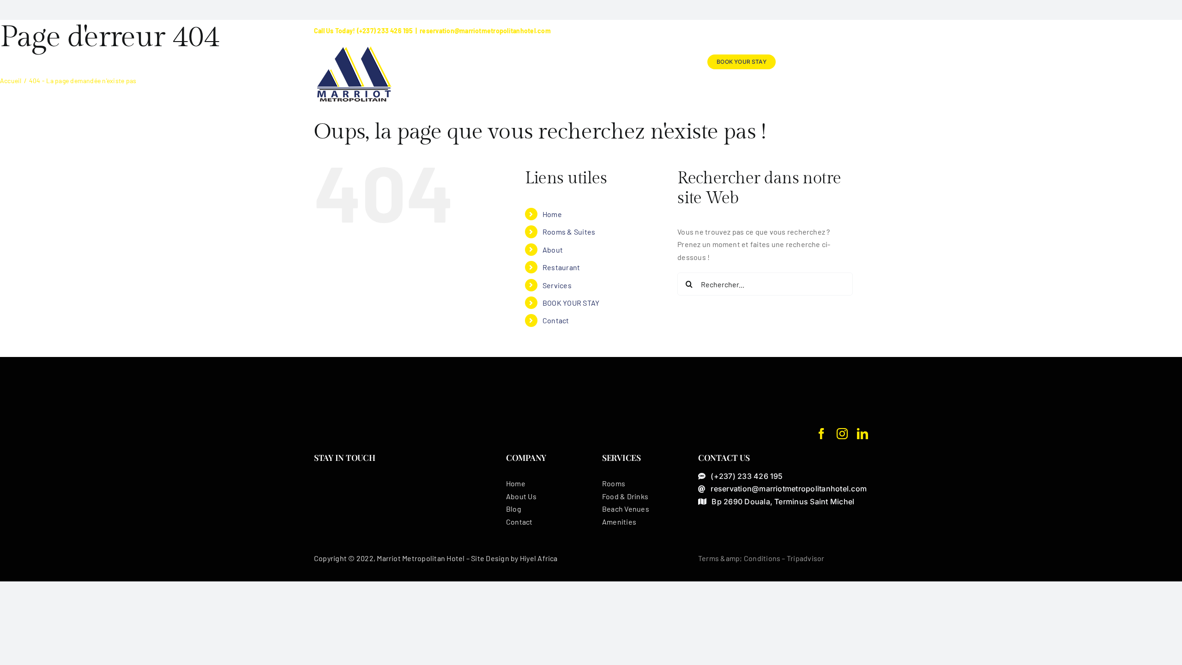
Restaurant (561, 267)
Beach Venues (625, 508)
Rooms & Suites (569, 231)
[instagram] (842, 433)
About (553, 249)
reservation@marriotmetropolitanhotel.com (485, 31)
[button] (853, 61)
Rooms (613, 483)
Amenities (619, 521)
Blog (513, 508)
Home (552, 214)
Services (557, 285)
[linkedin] (862, 433)
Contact (556, 320)
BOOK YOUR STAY (571, 302)
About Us (521, 496)
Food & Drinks (625, 496)
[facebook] (821, 433)
